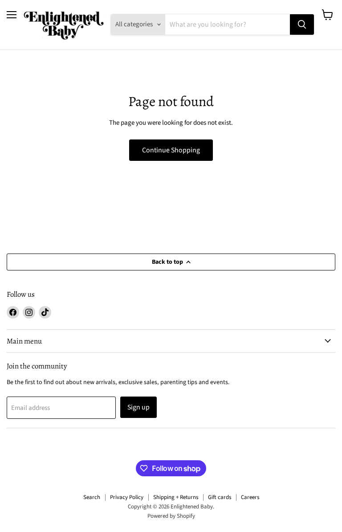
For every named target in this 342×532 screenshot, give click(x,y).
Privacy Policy (126, 497)
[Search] (302, 24)
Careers (250, 497)
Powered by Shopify (171, 516)
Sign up (138, 407)
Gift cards (219, 497)
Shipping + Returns (175, 497)
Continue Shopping (171, 150)
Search (91, 497)
